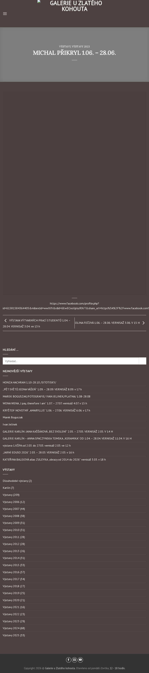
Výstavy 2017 (11, 579)
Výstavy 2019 (11, 593)
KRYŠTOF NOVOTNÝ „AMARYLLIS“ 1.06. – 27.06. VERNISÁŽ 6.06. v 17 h (46, 410)
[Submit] (142, 361)
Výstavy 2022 (11, 614)
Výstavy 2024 (11, 628)
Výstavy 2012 (11, 544)
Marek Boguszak (13, 417)
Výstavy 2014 (11, 558)
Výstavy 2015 (11, 565)
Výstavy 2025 (11, 635)
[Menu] (5, 13)
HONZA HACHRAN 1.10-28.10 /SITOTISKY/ (29, 382)
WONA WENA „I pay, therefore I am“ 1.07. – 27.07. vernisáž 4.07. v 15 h (45, 403)
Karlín (6, 487)
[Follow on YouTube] (80, 660)
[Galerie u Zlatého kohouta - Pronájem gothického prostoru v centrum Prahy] (74, 13)
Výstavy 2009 (11, 523)
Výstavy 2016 (11, 572)
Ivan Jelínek (10, 424)
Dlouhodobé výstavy (15, 481)
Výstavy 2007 (11, 509)
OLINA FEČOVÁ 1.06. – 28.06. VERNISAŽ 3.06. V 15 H (107, 322)
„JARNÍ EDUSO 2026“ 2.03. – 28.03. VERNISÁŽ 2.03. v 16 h (38, 452)
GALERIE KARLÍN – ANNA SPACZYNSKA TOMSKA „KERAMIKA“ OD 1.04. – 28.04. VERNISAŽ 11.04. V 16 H (67, 438)
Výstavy (65, 46)
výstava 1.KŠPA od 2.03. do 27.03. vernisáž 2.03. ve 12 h (37, 445)
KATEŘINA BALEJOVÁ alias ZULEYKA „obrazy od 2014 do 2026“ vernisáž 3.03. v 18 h (54, 459)
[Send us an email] (74, 660)
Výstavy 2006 (11, 502)
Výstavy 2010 (11, 530)
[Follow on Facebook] (68, 660)
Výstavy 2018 (11, 586)
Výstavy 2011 (11, 537)
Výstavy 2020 (11, 600)
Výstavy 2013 (11, 551)
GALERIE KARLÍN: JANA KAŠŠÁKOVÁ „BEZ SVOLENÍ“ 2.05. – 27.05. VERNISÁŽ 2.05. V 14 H (58, 431)
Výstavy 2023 (81, 46)
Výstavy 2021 (11, 607)
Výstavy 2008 (11, 516)
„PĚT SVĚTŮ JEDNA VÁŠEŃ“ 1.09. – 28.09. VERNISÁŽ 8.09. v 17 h (42, 389)
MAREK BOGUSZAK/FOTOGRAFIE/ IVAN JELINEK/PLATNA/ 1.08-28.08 (46, 396)
